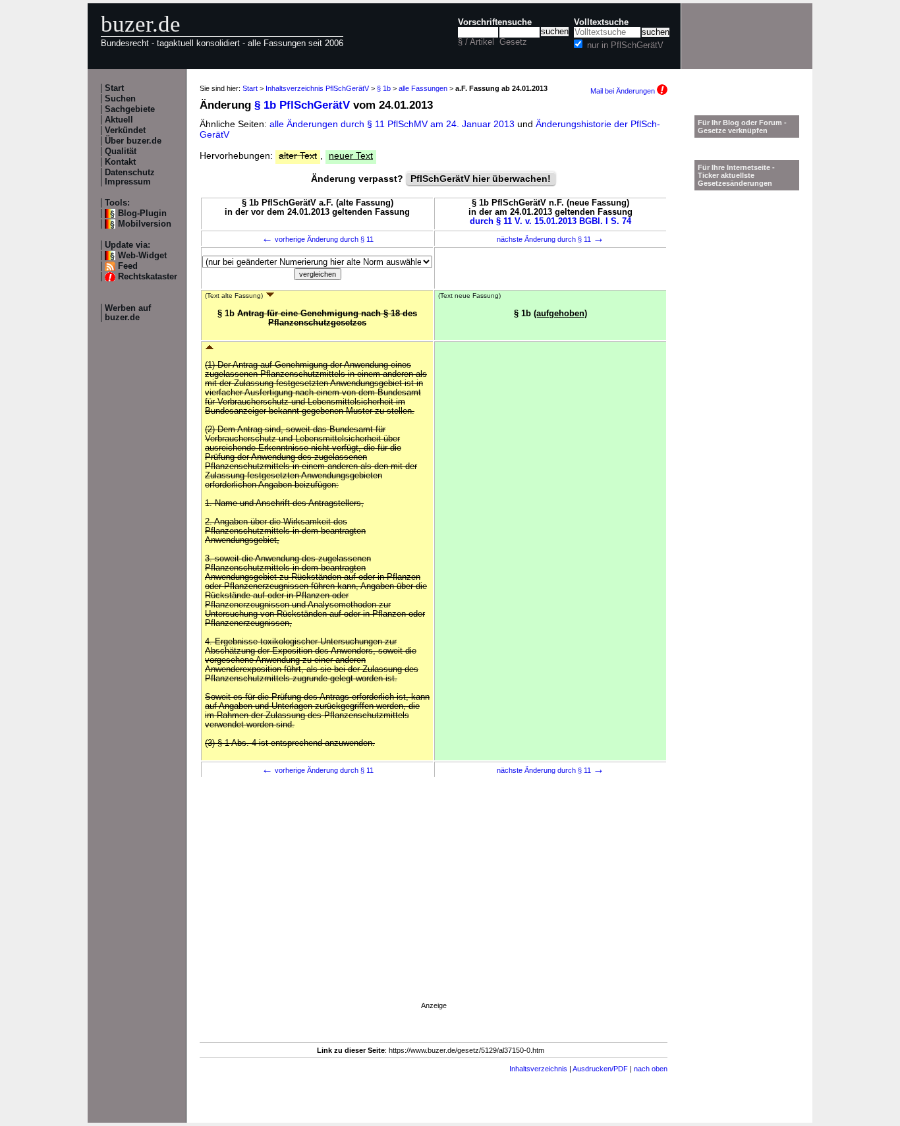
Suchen (120, 98)
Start (114, 88)
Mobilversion (144, 224)
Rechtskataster (147, 276)
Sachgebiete (130, 109)
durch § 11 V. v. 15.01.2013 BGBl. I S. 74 (550, 221)
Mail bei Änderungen (623, 91)
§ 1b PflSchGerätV (302, 105)
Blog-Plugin (142, 213)
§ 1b (384, 88)
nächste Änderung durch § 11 (550, 239)
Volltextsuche (601, 22)
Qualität (120, 151)
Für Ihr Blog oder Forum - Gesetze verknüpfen (742, 126)
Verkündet (125, 130)
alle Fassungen (423, 88)
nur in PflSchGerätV (625, 45)
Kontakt (120, 162)
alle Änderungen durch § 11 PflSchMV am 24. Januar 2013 (393, 124)
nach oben (650, 1069)
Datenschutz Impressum (130, 177)
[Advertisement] (433, 907)
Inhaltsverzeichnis (538, 1069)
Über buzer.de (133, 141)
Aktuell (119, 120)
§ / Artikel (476, 42)
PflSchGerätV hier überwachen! (480, 178)
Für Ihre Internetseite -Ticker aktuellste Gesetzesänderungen (736, 175)
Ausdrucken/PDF (600, 1069)
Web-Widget (142, 255)
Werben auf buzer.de (128, 313)
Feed (128, 266)
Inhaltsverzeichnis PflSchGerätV (317, 88)
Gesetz (513, 42)
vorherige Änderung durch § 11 (318, 239)
